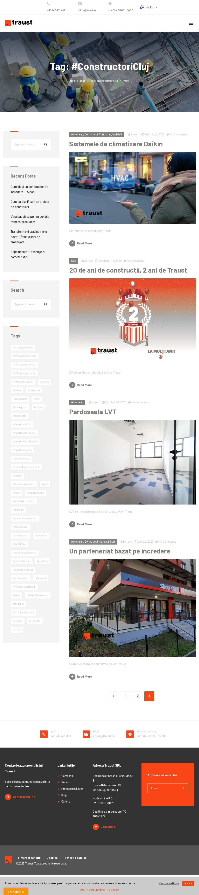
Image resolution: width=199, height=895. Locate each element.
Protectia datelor (75, 858)
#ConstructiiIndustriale (25, 441)
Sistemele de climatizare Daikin (116, 143)
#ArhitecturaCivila (22, 381)
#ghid (45, 484)
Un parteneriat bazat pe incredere (119, 551)
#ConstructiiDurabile (24, 433)
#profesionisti (20, 578)
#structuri (18, 604)
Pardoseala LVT (92, 411)
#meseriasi (41, 535)
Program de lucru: (146, 731)
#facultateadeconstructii (26, 467)
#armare (44, 381)
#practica (42, 561)
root (136, 134)
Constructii (91, 134)
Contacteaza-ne (24, 797)
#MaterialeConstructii (25, 518)
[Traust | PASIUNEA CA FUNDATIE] (18, 23)
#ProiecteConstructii (24, 587)
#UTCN (17, 629)
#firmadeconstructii (24, 484)
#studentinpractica (23, 612)
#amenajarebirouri (23, 347)
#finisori (17, 476)
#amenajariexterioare (24, 356)
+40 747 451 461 (56, 10)
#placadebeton (21, 561)
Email (96, 731)
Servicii (65, 782)
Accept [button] (188, 883)
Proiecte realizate (72, 789)
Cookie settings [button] (169, 883)
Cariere (65, 802)
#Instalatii (18, 510)
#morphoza (19, 544)
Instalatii (117, 134)
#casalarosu (20, 399)
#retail (16, 595)
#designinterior (21, 458)
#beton (17, 390)
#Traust (17, 621)
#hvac (16, 493)
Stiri (73, 261)
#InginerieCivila (35, 493)
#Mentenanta (20, 535)
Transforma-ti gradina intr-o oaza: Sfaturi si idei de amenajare (29, 237)
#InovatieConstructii (24, 501)
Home (71, 81)
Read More (84, 243)
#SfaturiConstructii (37, 595)
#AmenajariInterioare (24, 364)
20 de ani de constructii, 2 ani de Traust (128, 270)
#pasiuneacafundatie (24, 552)
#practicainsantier (23, 570)
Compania (67, 776)
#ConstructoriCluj (22, 450)
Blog (83, 81)
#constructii (19, 416)
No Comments (178, 134)
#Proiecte (41, 578)
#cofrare (38, 407)
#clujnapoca (20, 407)
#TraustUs (34, 621)
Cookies (52, 858)
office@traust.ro (87, 10)
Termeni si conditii (28, 858)
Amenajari (77, 134)
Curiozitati (105, 134)
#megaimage (20, 527)
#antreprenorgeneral (24, 373)
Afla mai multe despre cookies (99, 890)
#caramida (34, 390)
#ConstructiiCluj (22, 424)
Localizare (108, 827)
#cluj (36, 399)
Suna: (54, 731)
